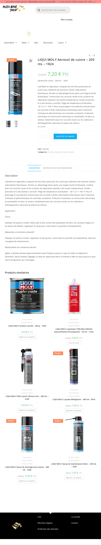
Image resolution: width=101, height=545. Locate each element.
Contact (74, 523)
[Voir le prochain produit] (94, 55)
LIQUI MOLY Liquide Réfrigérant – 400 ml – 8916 (74, 399)
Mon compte (66, 19)
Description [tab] (34, 168)
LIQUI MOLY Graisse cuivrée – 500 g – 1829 (27, 326)
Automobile (9, 42)
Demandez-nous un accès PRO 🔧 (43, 1)
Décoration (48, 42)
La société (75, 517)
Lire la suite (74, 343)
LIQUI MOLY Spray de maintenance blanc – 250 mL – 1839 (73, 465)
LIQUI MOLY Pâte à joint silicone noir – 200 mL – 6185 (27, 397)
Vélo (36, 42)
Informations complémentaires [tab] (57, 168)
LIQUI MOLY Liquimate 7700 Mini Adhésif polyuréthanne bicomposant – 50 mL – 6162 (74, 330)
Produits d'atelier (67, 152)
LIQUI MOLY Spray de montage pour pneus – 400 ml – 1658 (27, 468)
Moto (24, 42)
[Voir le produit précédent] (89, 55)
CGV (39, 517)
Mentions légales (45, 523)
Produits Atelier (54, 152)
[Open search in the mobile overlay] (53, 10)
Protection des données (48, 529)
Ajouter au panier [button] (27, 337)
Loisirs (61, 42)
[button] (31, 61)
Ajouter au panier (65, 136)
